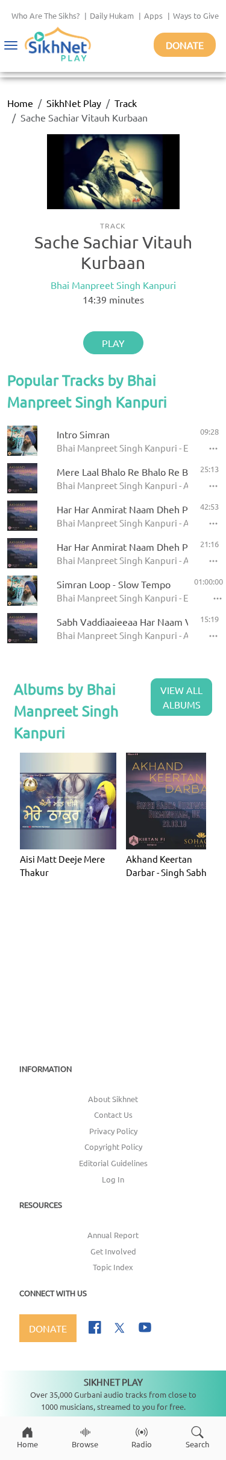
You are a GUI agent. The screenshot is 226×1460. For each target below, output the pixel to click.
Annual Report (113, 1235)
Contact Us (113, 1114)
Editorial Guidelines (113, 1163)
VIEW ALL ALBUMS (181, 697)
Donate (185, 45)
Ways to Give (196, 15)
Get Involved (113, 1251)
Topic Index (113, 1267)
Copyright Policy (113, 1146)
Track (126, 103)
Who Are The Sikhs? (45, 15)
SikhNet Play (73, 103)
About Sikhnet (113, 1099)
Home (20, 103)
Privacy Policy (113, 1131)
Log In (113, 1179)
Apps (153, 15)
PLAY (113, 343)
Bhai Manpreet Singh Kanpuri (113, 285)
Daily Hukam (112, 15)
